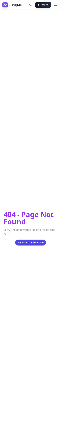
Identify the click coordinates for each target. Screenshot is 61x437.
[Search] (30, 5)
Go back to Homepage (31, 242)
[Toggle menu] (56, 5)
